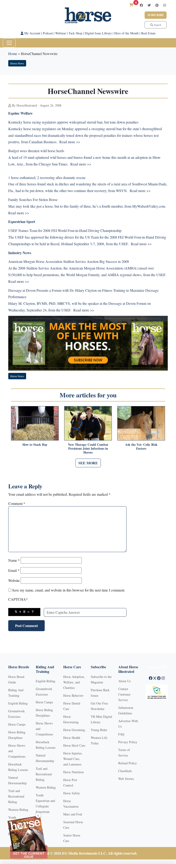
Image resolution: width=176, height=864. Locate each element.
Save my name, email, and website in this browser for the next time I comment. (68, 590)
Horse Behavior (73, 695)
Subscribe (156, 15)
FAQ (121, 734)
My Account (31, 33)
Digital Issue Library (98, 33)
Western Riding (18, 809)
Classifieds (125, 771)
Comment (16, 503)
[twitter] (149, 5)
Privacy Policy (127, 742)
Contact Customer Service (124, 694)
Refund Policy (127, 763)
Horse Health (71, 737)
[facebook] (141, 5)
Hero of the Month (126, 33)
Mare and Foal (72, 814)
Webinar (60, 33)
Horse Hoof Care (74, 745)
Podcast (48, 33)
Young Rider (99, 730)
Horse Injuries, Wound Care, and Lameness (72, 758)
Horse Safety (71, 793)
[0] (131, 5)
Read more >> (69, 141)
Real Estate (148, 33)
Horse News (17, 63)
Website (14, 580)
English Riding (18, 703)
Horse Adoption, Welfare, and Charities (74, 682)
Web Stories (126, 778)
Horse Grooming (74, 730)
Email (13, 570)
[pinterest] (157, 5)
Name (14, 560)
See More (88, 462)
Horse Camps (16, 724)
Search (157, 25)
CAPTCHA (18, 599)
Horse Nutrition (73, 772)
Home (12, 53)
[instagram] (164, 5)
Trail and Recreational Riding (16, 796)
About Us (124, 681)
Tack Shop (75, 33)
